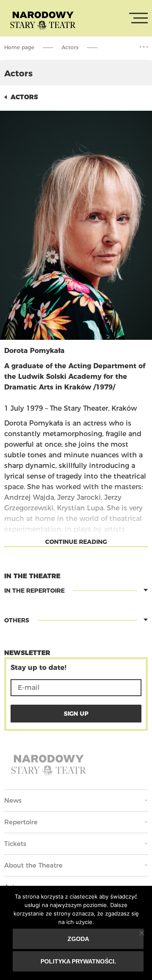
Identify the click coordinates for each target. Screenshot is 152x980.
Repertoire (21, 822)
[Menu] (138, 18)
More (143, 47)
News (13, 800)
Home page (19, 47)
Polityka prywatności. (78, 961)
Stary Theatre (42, 20)
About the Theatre (33, 865)
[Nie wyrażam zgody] (141, 933)
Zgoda (78, 938)
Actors (70, 47)
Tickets (15, 844)
